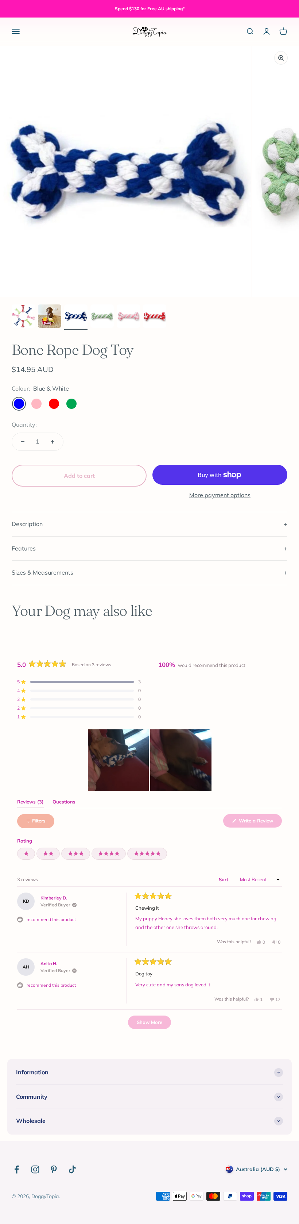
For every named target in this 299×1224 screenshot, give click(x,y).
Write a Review (259, 822)
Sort (224, 879)
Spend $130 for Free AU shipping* (150, 8)
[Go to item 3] (76, 317)
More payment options (220, 495)
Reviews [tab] (30, 803)
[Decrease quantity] (22, 441)
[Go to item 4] (102, 317)
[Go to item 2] (49, 317)
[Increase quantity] (52, 441)
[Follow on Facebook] (17, 1169)
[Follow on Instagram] (35, 1169)
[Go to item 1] (23, 317)
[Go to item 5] (128, 317)
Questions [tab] (64, 803)
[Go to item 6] (154, 317)
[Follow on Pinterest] (54, 1169)
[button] (79, 682)
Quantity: (24, 424)
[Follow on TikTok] (72, 1169)
